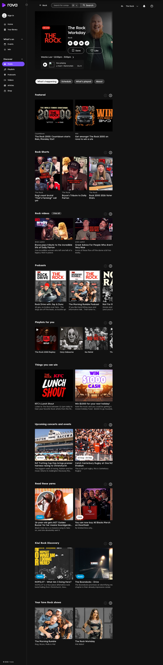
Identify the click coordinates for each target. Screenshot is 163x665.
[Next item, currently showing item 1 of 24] (110, 153)
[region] (74, 120)
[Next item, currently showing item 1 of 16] (110, 425)
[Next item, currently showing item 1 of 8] (110, 603)
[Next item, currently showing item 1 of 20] (110, 365)
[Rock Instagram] (75, 43)
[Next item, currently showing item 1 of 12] (110, 323)
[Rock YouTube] (81, 43)
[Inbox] (144, 6)
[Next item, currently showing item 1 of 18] (110, 484)
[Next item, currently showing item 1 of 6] (110, 95)
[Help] (152, 6)
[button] (56, 213)
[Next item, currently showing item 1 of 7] (110, 266)
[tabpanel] (74, 370)
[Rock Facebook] (70, 43)
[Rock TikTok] (87, 43)
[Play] (45, 65)
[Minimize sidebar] (26, 4)
